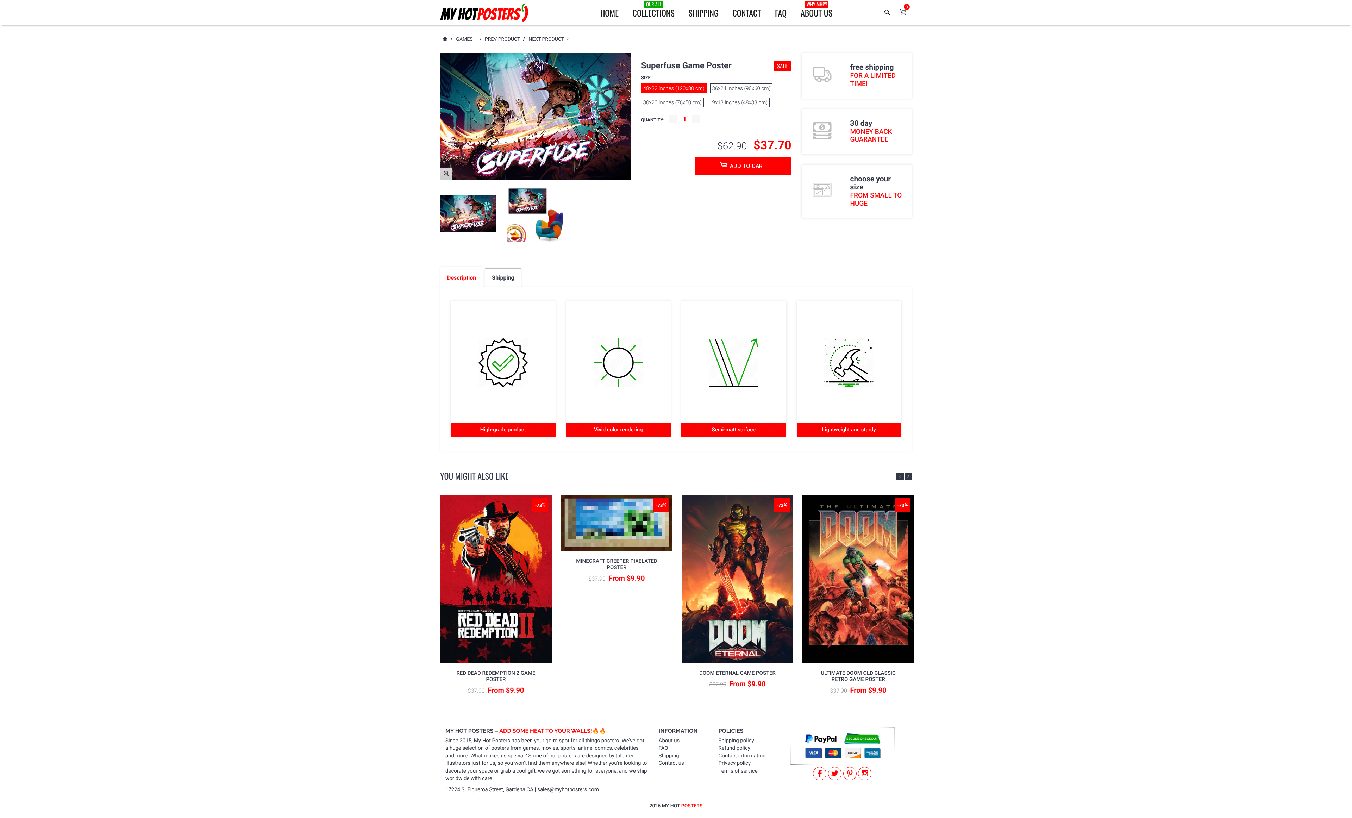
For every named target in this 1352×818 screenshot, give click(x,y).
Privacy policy (735, 763)
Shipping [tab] (503, 277)
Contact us (671, 763)
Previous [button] (900, 476)
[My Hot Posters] (484, 13)
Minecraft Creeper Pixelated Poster (616, 564)
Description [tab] (461, 277)
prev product (504, 39)
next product (547, 39)
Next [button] (908, 476)
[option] (468, 214)
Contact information (742, 756)
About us (669, 740)
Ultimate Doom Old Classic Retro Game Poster (858, 676)
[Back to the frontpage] (444, 39)
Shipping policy (736, 740)
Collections (654, 10)
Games (464, 39)
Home (609, 12)
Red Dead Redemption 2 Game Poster (495, 676)
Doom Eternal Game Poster (737, 673)
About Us (816, 10)
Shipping (704, 12)
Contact (746, 12)
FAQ (781, 12)
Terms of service (738, 771)
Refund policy (734, 748)
